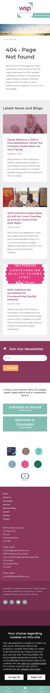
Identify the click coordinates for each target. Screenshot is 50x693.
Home (5, 39)
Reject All (36, 677)
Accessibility (7, 588)
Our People (7, 501)
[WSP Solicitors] (25, 10)
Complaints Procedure (23, 588)
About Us (7, 497)
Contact (6, 519)
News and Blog (9, 508)
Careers (6, 512)
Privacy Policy (28, 591)
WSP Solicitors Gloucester (15, 554)
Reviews (6, 515)
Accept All (14, 677)
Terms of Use (25, 594)
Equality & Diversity (10, 594)
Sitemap (34, 594)
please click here (30, 669)
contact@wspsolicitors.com (16, 550)
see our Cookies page (34, 663)
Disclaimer (17, 591)
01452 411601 (9, 547)
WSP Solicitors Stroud (13, 528)
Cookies (38, 591)
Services (6, 504)
